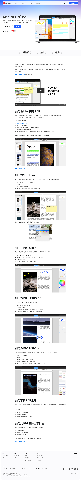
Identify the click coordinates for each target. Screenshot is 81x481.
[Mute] (59, 105)
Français (16, 468)
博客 (26, 455)
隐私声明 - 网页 (40, 455)
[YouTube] (72, 469)
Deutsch (8, 468)
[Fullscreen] (64, 105)
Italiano (20, 468)
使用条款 (38, 458)
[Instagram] (69, 469)
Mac (3, 457)
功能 (16, 3)
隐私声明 (76, 473)
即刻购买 (73, 3)
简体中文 (38, 468)
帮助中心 (27, 458)
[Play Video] (16, 105)
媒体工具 (27, 457)
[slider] (39, 105)
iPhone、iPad (5, 455)
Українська (33, 468)
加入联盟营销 (28, 460)
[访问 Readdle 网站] (75, 452)
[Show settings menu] (62, 105)
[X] (66, 469)
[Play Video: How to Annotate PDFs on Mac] (40, 90)
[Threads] (77, 469)
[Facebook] (64, 469)
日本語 (23, 468)
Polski (42, 468)
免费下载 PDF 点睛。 (22, 123)
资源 (23, 3)
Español (12, 468)
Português (28, 468)
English (4, 468)
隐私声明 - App (40, 457)
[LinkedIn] (75, 469)
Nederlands (46, 468)
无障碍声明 (39, 460)
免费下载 (63, 3)
